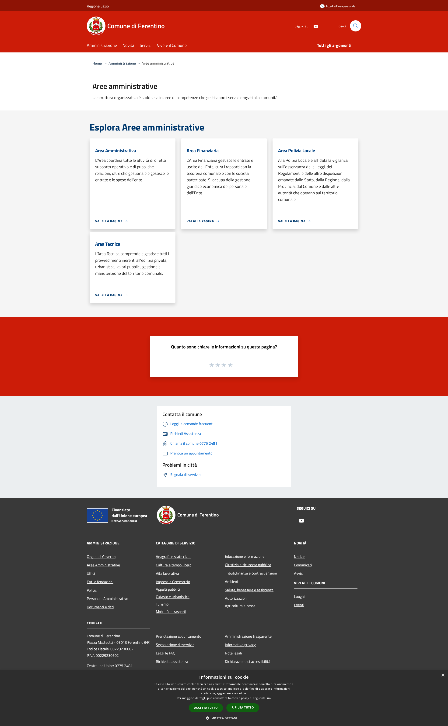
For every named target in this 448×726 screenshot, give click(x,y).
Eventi (299, 605)
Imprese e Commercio (173, 582)
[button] (223, 718)
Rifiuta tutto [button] (243, 707)
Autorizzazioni (236, 598)
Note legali (233, 653)
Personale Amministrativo (107, 598)
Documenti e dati (100, 607)
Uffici (91, 573)
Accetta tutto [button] (206, 708)
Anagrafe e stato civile (173, 556)
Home (97, 63)
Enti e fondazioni (100, 582)
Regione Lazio (98, 6)
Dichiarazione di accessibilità (247, 661)
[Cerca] (355, 25)
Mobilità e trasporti (171, 611)
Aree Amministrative (103, 565)
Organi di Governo (101, 556)
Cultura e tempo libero (173, 565)
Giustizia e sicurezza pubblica (248, 565)
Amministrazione (122, 63)
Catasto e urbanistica (172, 596)
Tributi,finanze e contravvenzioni (251, 573)
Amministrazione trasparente (248, 636)
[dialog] (224, 698)
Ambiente (232, 581)
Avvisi (299, 573)
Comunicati (303, 565)
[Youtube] (314, 26)
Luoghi (299, 596)
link (268, 698)
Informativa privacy (240, 644)
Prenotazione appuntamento (178, 636)
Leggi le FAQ (165, 653)
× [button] (442, 675)
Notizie (299, 556)
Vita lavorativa (167, 573)
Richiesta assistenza (172, 661)
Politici (92, 590)
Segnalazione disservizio (175, 644)
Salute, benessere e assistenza (249, 590)
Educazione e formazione (244, 556)
